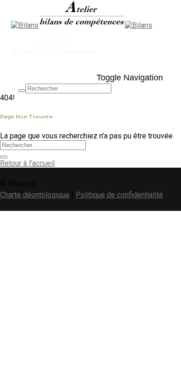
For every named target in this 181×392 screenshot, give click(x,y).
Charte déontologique (35, 194)
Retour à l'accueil (27, 163)
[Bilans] (68, 25)
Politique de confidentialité (119, 194)
